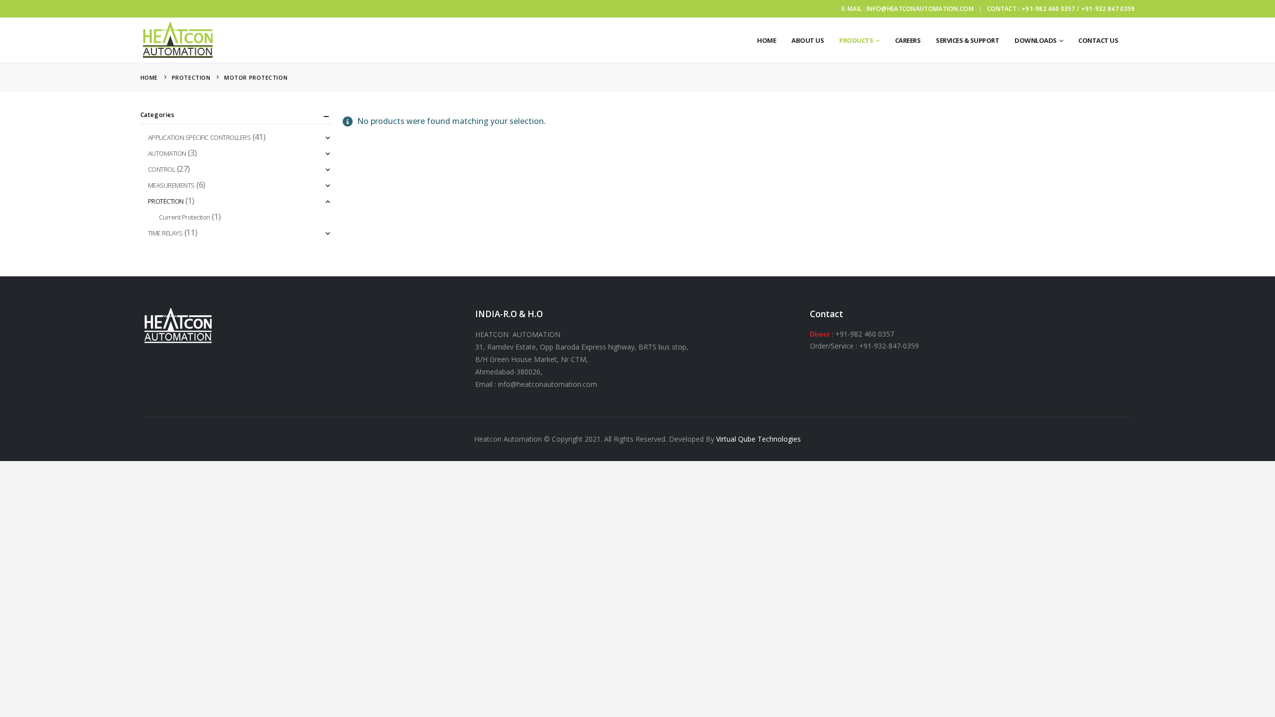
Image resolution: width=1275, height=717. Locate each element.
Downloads (1036, 40)
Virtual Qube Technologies (758, 439)
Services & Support (967, 40)
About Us (807, 40)
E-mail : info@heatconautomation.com (908, 8)
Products (856, 40)
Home (766, 40)
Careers (908, 40)
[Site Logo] (177, 40)
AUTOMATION (167, 153)
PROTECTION (166, 201)
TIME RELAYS (165, 233)
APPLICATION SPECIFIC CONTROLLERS (199, 137)
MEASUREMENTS (171, 185)
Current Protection (184, 217)
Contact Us (1098, 40)
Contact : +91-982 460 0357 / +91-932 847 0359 (1061, 8)
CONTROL (161, 169)
